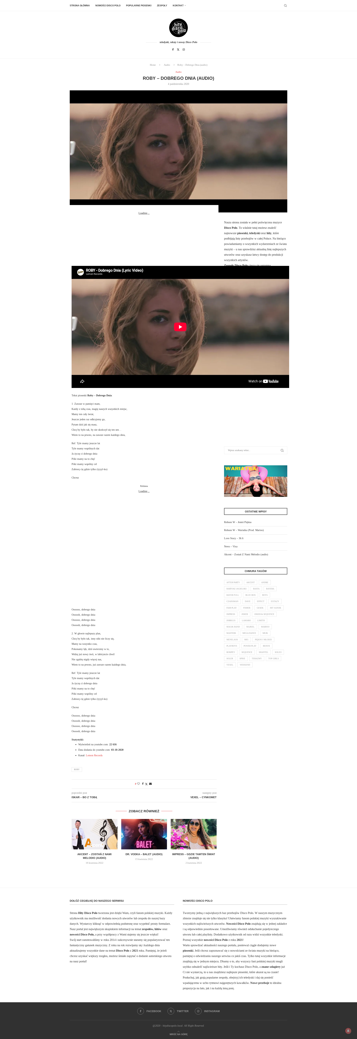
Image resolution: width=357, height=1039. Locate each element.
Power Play (250, 646)
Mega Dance (249, 633)
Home (153, 64)
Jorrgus (230, 620)
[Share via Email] (150, 783)
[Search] (285, 5)
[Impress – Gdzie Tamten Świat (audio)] (194, 834)
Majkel (250, 627)
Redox (266, 646)
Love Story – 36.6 (233, 538)
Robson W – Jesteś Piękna (237, 522)
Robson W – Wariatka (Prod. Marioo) (244, 530)
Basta (256, 589)
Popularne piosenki (138, 5)
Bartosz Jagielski (236, 589)
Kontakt (178, 5)
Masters (231, 633)
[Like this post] (138, 783)
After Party (233, 582)
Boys (265, 595)
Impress (230, 614)
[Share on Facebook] (143, 783)
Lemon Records (94, 755)
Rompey (230, 652)
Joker (245, 614)
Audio (167, 64)
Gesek (260, 608)
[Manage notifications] (348, 1031)
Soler (229, 658)
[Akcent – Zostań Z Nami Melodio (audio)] (95, 834)
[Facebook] (173, 49)
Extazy (275, 601)
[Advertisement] (144, 239)
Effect (260, 601)
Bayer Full (232, 595)
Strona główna (80, 5)
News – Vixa (230, 546)
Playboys (231, 646)
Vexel (229, 665)
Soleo (278, 652)
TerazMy (257, 658)
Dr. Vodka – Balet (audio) (144, 854)
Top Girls (273, 658)
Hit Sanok (275, 608)
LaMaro (246, 620)
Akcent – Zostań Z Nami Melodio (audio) (246, 554)
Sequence (247, 652)
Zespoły (162, 5)
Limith (261, 620)
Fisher (246, 608)
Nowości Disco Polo (107, 5)
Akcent (250, 582)
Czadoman (232, 601)
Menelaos (232, 639)
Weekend (245, 665)
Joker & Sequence (264, 614)
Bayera (270, 589)
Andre (264, 582)
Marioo (265, 627)
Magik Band (233, 627)
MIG (246, 639)
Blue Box (250, 595)
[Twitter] (178, 49)
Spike (242, 658)
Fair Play (231, 608)
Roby (77, 769)
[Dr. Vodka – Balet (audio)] (144, 834)
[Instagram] (184, 49)
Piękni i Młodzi (263, 639)
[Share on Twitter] (146, 784)
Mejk (265, 633)
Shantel (263, 652)
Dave (247, 601)
